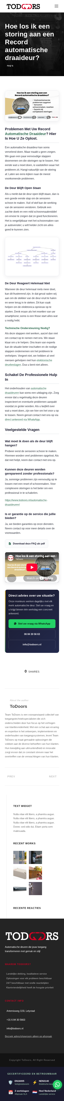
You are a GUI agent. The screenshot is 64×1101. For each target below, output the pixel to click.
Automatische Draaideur (25, 134)
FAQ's (10, 66)
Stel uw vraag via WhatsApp (34, 623)
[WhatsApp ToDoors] (57, 1084)
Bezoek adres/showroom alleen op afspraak (28, 1036)
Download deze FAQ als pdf (29, 543)
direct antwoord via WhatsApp (22, 419)
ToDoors (18, 706)
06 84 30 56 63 (32, 634)
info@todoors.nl (32, 644)
